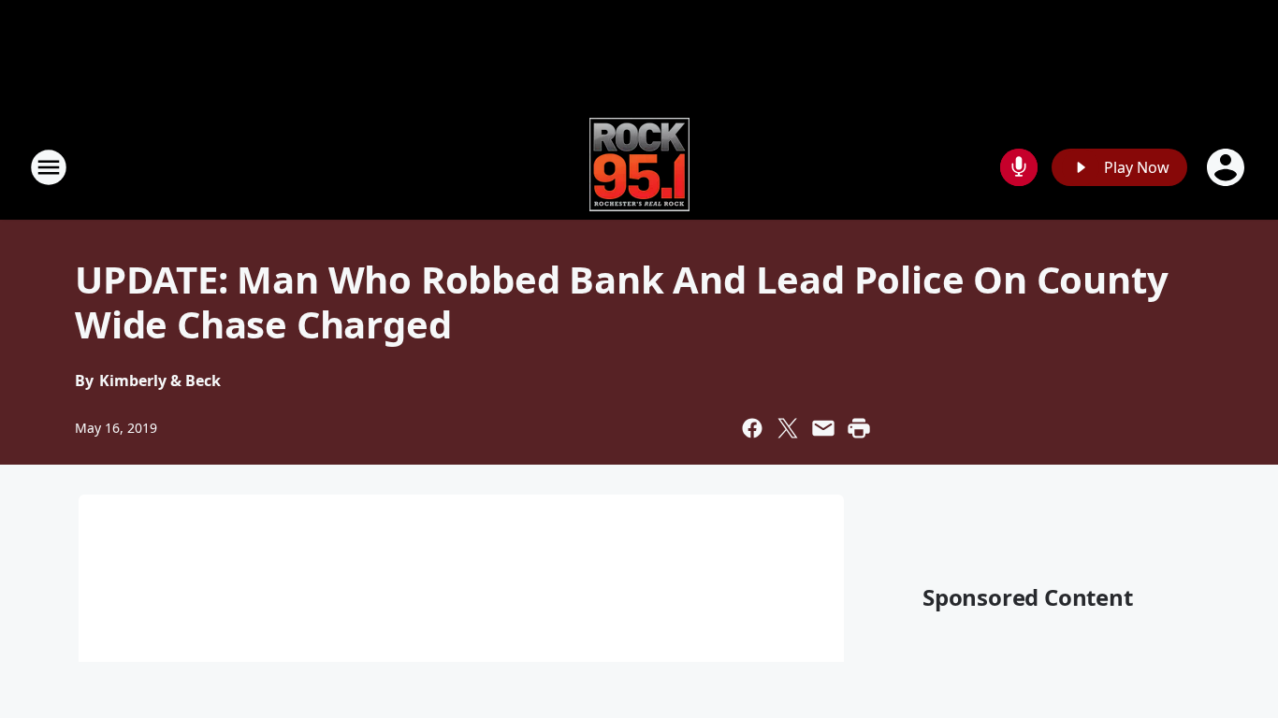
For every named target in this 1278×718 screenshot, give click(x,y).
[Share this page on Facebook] (752, 428)
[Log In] (1227, 167)
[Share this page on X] (788, 428)
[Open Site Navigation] (48, 167)
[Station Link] (639, 167)
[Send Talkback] (1019, 167)
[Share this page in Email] (823, 428)
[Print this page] (859, 428)
